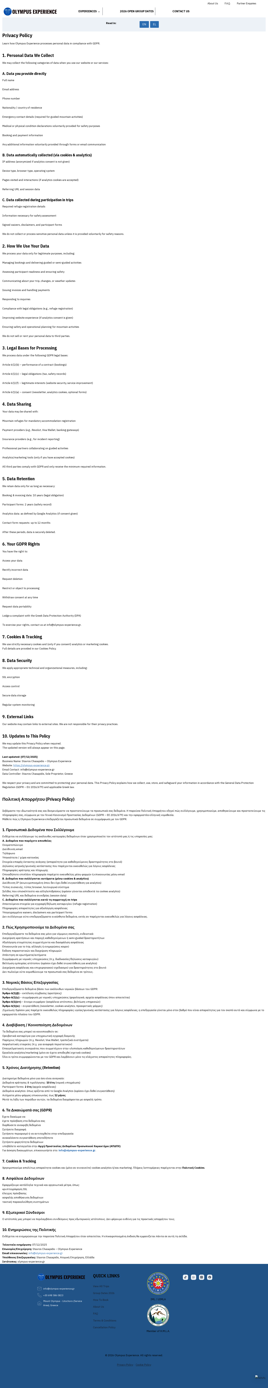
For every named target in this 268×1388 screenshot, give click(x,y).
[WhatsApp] (193, 1277)
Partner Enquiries (246, 3)
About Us (213, 3)
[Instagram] (201, 1277)
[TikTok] (185, 1277)
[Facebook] (209, 1277)
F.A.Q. (227, 3)
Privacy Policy (125, 1364)
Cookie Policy (143, 1364)
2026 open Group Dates (137, 11)
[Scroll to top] (260, 1360)
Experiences (87, 11)
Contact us (181, 11)
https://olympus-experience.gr (31, 765)
